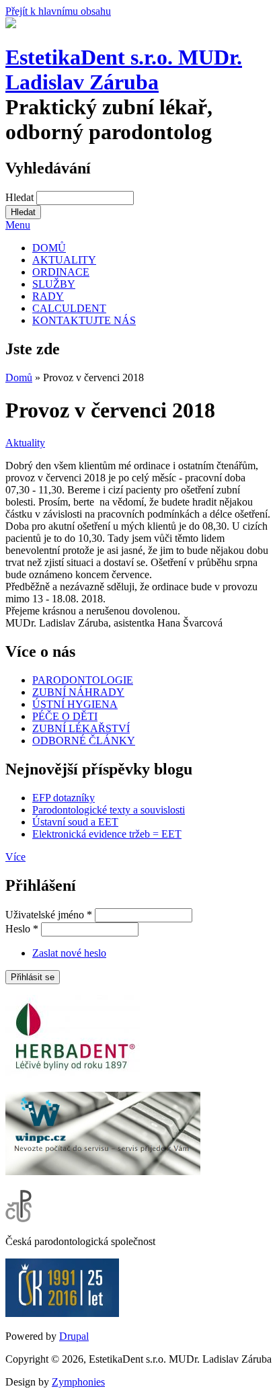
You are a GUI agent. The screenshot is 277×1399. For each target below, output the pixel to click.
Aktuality (25, 442)
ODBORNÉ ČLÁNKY (83, 740)
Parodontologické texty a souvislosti (108, 809)
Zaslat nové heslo (69, 953)
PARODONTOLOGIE (82, 680)
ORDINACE (60, 272)
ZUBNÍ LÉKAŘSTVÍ (81, 728)
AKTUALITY (64, 260)
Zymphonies (78, 1382)
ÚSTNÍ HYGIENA (75, 704)
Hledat (20, 197)
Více (15, 857)
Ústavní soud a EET (75, 822)
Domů (18, 377)
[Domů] (10, 24)
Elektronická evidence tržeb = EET (107, 834)
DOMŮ (49, 247)
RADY (48, 296)
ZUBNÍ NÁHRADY (78, 692)
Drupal (74, 1336)
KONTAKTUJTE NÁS (84, 320)
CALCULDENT (69, 308)
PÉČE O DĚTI (64, 716)
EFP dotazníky (63, 797)
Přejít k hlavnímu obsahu (58, 11)
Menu (17, 225)
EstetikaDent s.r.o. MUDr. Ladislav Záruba (123, 69)
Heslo (21, 928)
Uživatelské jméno (48, 914)
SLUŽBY (53, 284)
